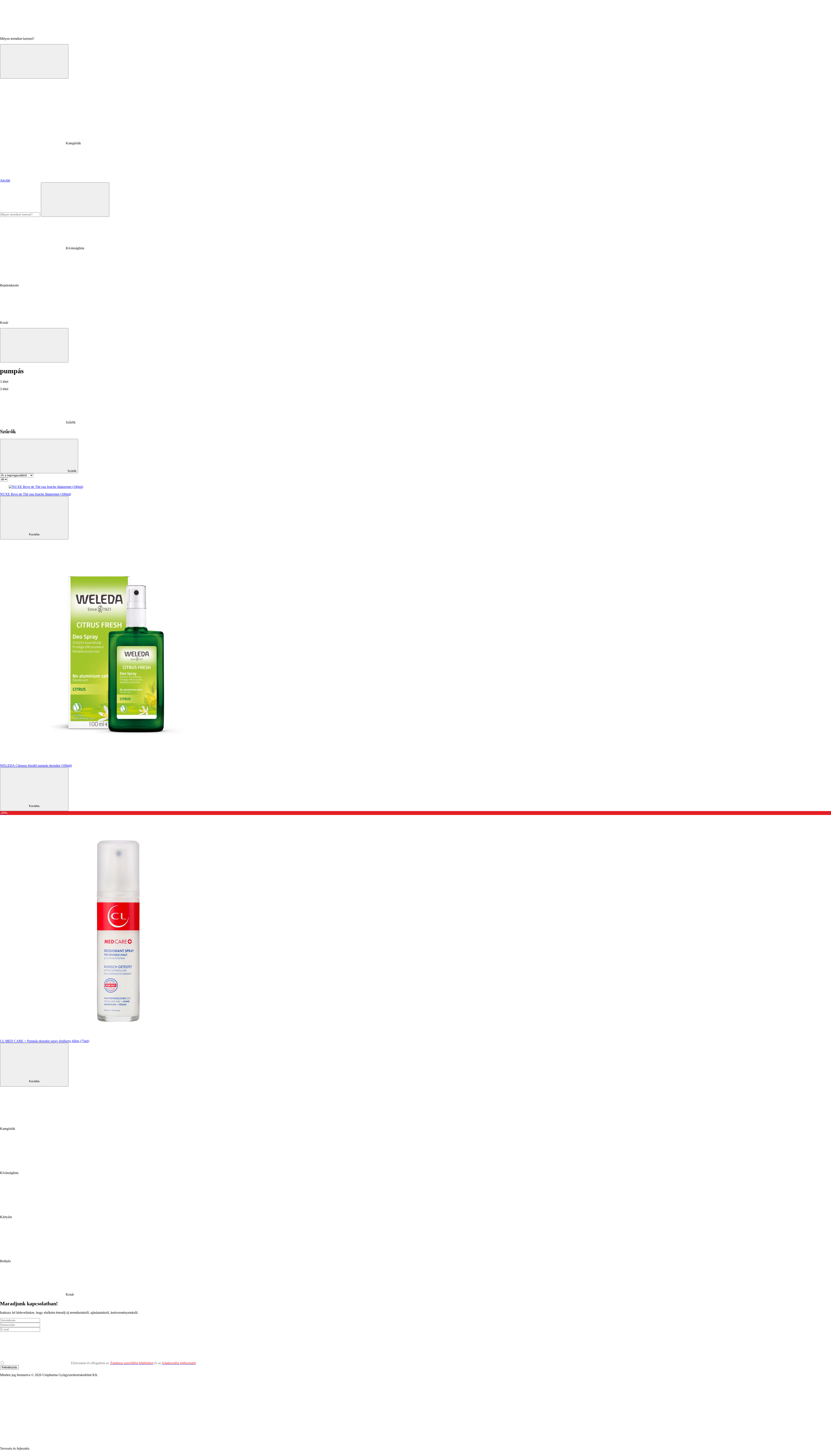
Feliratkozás (9, 1367)
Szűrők (71, 471)
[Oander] (63, 1448)
